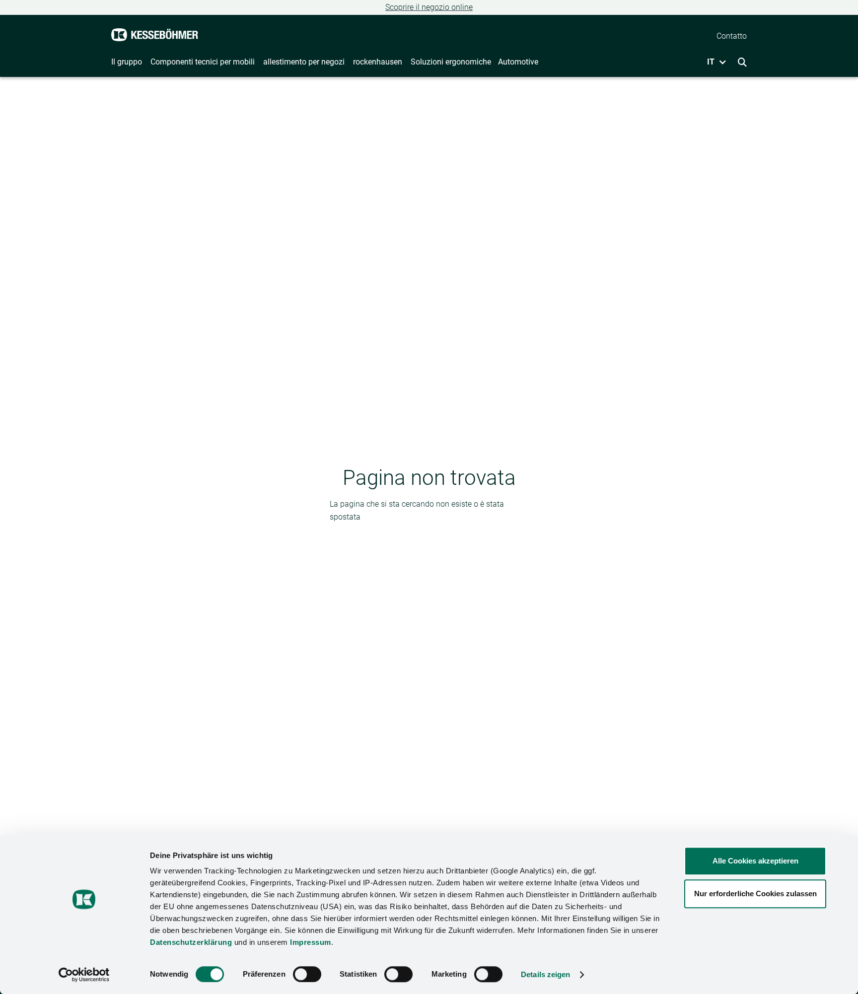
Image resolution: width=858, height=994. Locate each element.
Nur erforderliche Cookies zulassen (755, 893)
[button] (713, 62)
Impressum (310, 942)
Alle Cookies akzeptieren (755, 861)
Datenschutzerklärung (191, 942)
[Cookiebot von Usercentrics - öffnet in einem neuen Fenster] (84, 974)
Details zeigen (545, 974)
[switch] (307, 974)
